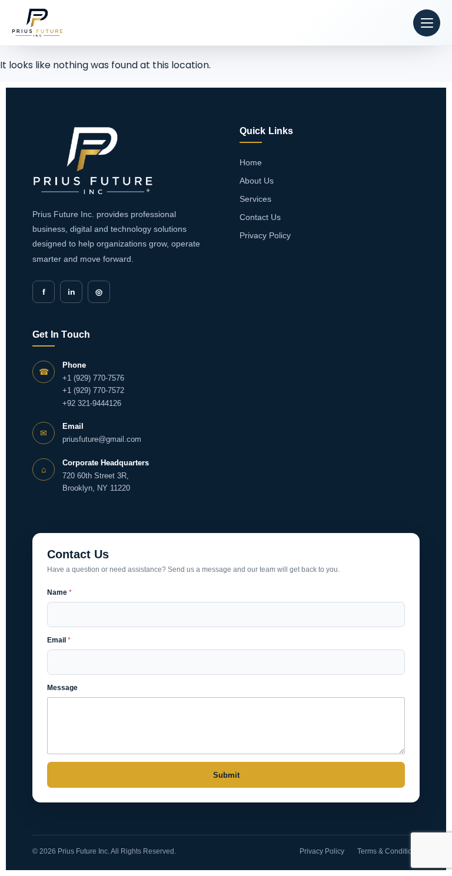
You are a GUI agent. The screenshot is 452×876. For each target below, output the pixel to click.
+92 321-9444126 (91, 403)
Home (251, 162)
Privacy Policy (265, 235)
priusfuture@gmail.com (101, 439)
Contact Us (260, 217)
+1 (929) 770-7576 (93, 378)
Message (62, 688)
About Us (257, 180)
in (71, 292)
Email (59, 640)
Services (255, 199)
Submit (226, 775)
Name (59, 592)
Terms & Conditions (388, 851)
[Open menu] (426, 22)
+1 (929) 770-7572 (93, 390)
